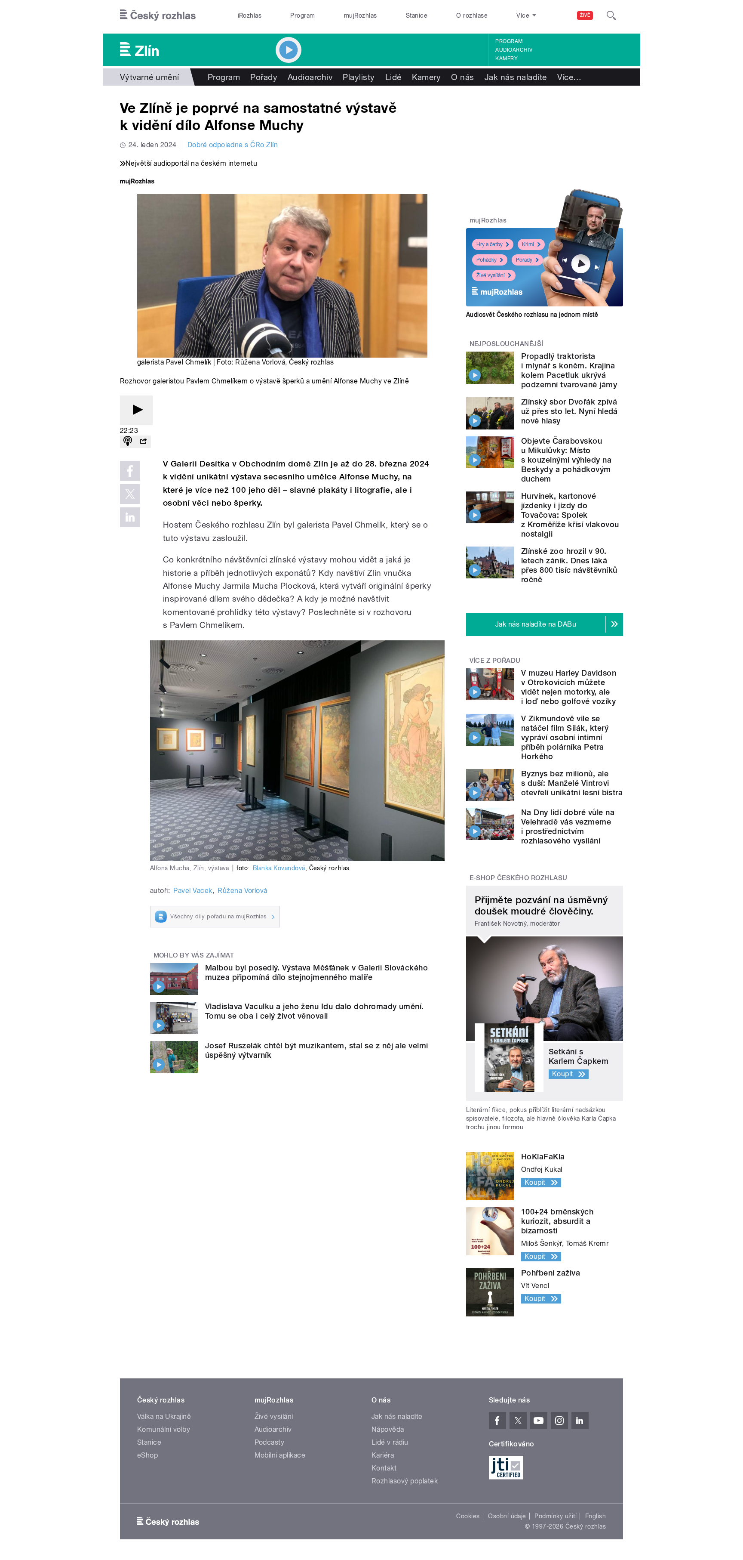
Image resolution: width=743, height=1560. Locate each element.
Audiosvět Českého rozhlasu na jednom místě (532, 314)
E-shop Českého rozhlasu (519, 878)
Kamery (506, 59)
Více (569, 77)
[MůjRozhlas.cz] (137, 182)
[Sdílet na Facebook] (130, 471)
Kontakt (384, 1468)
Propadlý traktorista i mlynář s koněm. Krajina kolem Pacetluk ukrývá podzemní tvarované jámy (569, 370)
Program (302, 15)
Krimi (528, 244)
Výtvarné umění (149, 77)
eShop (147, 1455)
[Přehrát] (136, 410)
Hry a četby (489, 244)
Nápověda (388, 1429)
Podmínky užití (555, 1516)
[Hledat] (611, 15)
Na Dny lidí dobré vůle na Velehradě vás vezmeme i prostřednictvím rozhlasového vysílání (567, 826)
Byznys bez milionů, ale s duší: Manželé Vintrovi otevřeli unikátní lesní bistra (572, 783)
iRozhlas (250, 15)
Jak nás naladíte (516, 77)
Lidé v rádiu (390, 1442)
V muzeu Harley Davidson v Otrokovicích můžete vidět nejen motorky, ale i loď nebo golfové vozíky (568, 687)
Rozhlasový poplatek (405, 1481)
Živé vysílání (490, 275)
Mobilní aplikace (280, 1455)
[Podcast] (127, 442)
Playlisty (359, 77)
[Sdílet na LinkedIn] (130, 517)
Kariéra (383, 1455)
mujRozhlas (360, 15)
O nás (462, 77)
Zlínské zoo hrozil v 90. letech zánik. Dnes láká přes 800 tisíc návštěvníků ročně (569, 565)
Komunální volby (163, 1429)
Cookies (467, 1516)
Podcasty (270, 1442)
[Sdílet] (143, 442)
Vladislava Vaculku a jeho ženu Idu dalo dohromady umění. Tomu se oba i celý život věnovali (314, 1011)
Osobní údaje (507, 1516)
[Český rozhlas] (158, 15)
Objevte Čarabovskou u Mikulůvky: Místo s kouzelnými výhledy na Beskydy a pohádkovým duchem (566, 459)
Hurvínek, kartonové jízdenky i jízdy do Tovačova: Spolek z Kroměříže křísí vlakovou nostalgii (570, 514)
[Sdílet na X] (130, 494)
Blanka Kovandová (279, 868)
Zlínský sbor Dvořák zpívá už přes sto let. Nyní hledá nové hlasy (569, 411)
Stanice (416, 15)
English (595, 1516)
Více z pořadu (495, 660)
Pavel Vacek (192, 891)
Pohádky (486, 260)
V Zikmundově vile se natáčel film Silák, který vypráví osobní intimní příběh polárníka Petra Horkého (564, 737)
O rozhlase (472, 15)
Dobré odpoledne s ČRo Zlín (232, 145)
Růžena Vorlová (260, 362)
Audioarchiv (513, 50)
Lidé (393, 77)
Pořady (263, 77)
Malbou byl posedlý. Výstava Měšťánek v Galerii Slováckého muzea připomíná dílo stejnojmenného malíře (316, 972)
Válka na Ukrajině (164, 1416)
